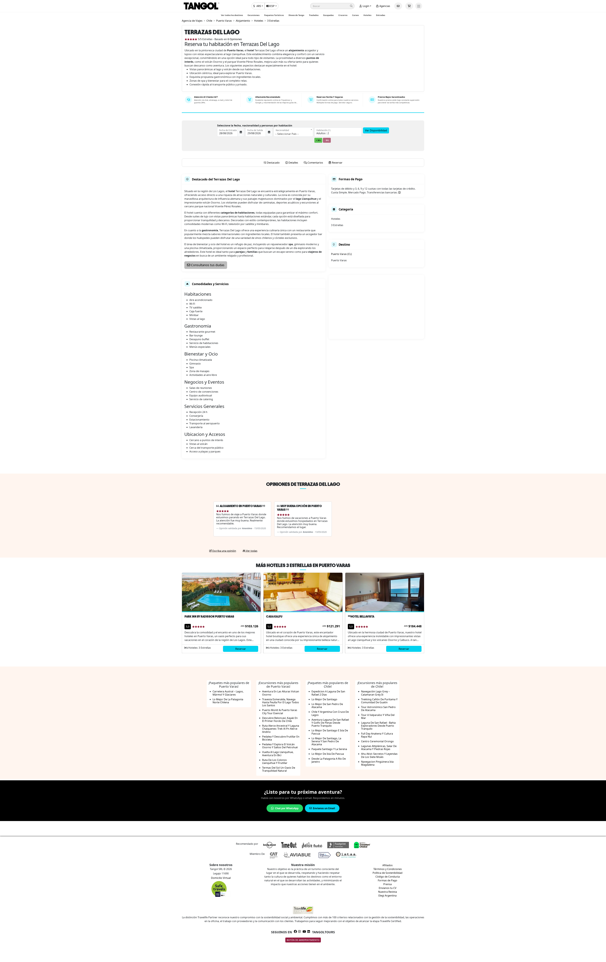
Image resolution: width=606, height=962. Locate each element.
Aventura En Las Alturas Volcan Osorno (280, 693)
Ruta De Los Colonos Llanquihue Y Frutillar (274, 761)
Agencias (384, 6)
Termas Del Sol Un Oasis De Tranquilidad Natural (278, 769)
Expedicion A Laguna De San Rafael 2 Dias (328, 693)
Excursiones (253, 15)
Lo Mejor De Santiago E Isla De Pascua (330, 732)
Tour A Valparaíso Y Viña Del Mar (378, 716)
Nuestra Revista (387, 891)
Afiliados (387, 865)
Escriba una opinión (224, 551)
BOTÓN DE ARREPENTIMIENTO (303, 939)
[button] (332, 6)
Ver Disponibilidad (376, 130)
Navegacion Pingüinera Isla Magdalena (377, 763)
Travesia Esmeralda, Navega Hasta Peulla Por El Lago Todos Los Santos (280, 702)
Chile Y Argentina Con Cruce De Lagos (330, 713)
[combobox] (293, 132)
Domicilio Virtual (221, 878)
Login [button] (365, 6)
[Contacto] (398, 6)
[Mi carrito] (409, 6)
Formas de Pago (387, 880)
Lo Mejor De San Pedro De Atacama (327, 705)
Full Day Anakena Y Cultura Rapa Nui (377, 735)
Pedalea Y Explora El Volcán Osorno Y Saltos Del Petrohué (280, 746)
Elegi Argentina (387, 895)
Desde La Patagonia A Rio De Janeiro (329, 760)
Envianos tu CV (387, 888)
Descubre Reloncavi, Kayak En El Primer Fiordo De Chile (280, 719)
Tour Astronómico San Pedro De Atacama (378, 708)
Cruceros (342, 15)
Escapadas (328, 15)
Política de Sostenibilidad (387, 873)
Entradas (380, 15)
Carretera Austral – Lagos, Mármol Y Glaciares (228, 693)
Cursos (355, 15)
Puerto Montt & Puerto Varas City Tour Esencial (279, 711)
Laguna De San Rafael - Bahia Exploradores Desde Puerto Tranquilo (378, 725)
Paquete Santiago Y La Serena (329, 749)
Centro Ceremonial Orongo (377, 741)
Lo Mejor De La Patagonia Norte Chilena (228, 701)
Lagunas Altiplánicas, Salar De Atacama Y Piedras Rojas (379, 747)
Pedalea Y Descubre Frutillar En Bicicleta (280, 738)
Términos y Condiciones (387, 869)
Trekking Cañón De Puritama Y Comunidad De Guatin (379, 701)
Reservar (240, 649)
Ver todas (251, 551)
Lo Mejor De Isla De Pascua (328, 754)
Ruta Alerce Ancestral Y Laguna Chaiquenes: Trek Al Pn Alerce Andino (280, 728)
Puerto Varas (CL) (341, 254)
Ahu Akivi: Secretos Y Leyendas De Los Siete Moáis (379, 755)
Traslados (313, 15)
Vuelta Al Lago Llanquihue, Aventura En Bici (278, 753)
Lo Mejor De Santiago (324, 699)
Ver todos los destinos (232, 15)
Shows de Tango (296, 15)
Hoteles (367, 15)
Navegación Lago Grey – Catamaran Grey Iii (375, 693)
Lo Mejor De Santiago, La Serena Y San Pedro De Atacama (326, 741)
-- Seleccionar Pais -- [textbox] (287, 134)
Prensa (387, 884)
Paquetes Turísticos (274, 15)
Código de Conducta (387, 876)
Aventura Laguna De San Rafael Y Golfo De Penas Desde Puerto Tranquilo (330, 722)
